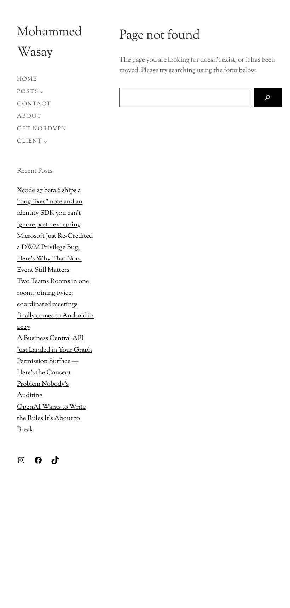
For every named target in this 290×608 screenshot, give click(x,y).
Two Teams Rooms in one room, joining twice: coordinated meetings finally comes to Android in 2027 (55, 304)
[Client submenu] (45, 141)
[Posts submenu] (42, 92)
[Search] (268, 97)
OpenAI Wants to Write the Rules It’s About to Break (51, 419)
